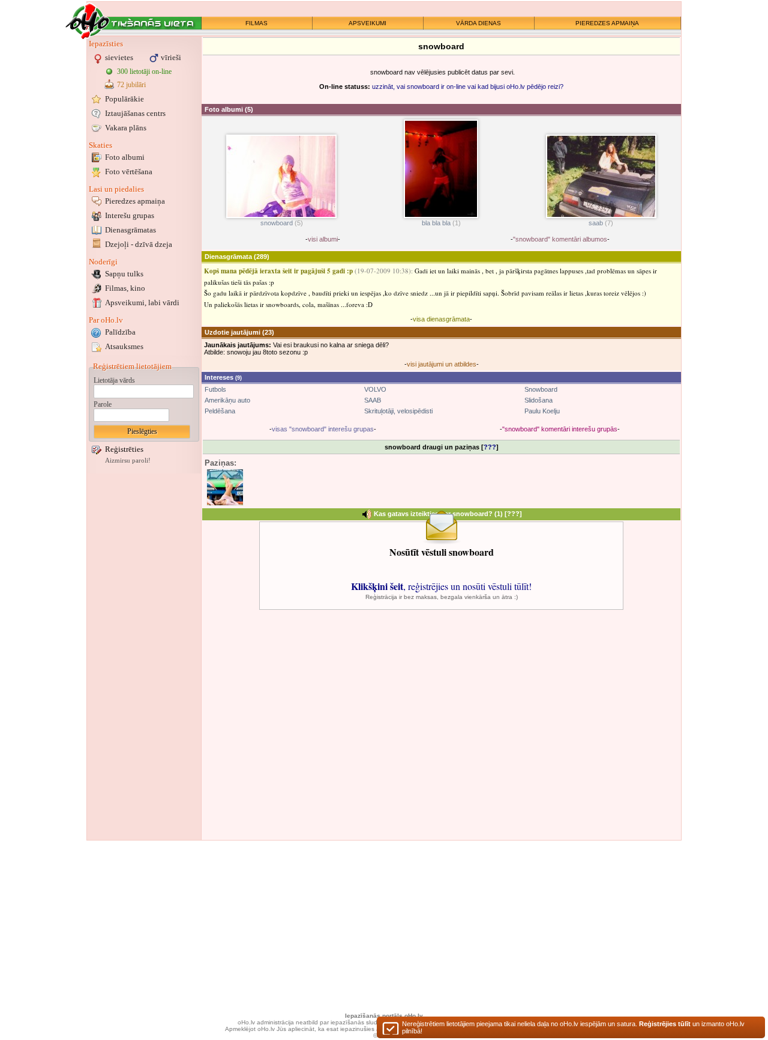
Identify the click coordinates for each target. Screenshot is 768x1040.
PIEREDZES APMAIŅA (607, 23)
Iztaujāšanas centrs (135, 113)
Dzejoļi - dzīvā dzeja (138, 244)
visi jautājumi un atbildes (441, 364)
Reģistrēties (124, 449)
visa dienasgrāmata (441, 319)
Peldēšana (220, 411)
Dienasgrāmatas (130, 229)
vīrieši (171, 57)
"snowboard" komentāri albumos (560, 239)
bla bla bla (436, 223)
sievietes (119, 57)
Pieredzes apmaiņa (135, 200)
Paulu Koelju (542, 411)
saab (596, 223)
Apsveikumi (142, 302)
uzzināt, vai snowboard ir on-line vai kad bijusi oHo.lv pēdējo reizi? (467, 86)
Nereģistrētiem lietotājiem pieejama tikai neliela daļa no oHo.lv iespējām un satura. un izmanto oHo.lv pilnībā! (573, 1027)
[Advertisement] (144, 656)
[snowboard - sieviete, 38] (225, 487)
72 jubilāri (131, 85)
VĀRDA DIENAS (478, 23)
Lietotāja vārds (114, 380)
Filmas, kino (125, 288)
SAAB (372, 400)
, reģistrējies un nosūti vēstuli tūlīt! (441, 586)
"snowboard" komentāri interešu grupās (559, 429)
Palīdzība (120, 331)
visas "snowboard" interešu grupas (323, 429)
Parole (103, 404)
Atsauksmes (124, 346)
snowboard (276, 223)
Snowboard (540, 389)
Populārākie (124, 98)
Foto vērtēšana (128, 171)
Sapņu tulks (124, 273)
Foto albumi (125, 157)
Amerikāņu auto (227, 400)
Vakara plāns (125, 127)
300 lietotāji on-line (144, 71)
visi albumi (323, 239)
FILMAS (256, 23)
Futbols (215, 389)
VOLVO (375, 389)
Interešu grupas (129, 215)
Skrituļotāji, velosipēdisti (398, 411)
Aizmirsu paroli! (128, 460)
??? (490, 447)
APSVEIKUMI (367, 23)
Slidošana (538, 400)
